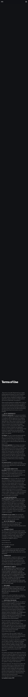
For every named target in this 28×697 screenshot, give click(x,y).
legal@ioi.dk (7, 546)
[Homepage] (9, 1)
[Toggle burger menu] (26, 1)
